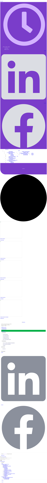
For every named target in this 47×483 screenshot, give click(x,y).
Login (1, 460)
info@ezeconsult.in (3, 327)
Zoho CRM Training (6, 479)
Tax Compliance (6, 468)
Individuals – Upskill (4, 476)
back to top (2, 455)
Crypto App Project (2, 259)
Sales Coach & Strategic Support (8, 471)
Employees (3, 238)
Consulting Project (2, 318)
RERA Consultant (5, 466)
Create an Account (4, 456)
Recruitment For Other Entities (7, 474)
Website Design (6, 475)
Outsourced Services (5, 467)
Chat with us (3, 331)
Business (1, 238)
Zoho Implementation (5, 465)
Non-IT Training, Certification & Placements (8, 477)
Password (1, 459)
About (2, 463)
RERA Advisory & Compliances (8, 470)
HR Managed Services (6, 472)
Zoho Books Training (6, 478)
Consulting (1, 258)
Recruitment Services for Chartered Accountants (9, 473)
